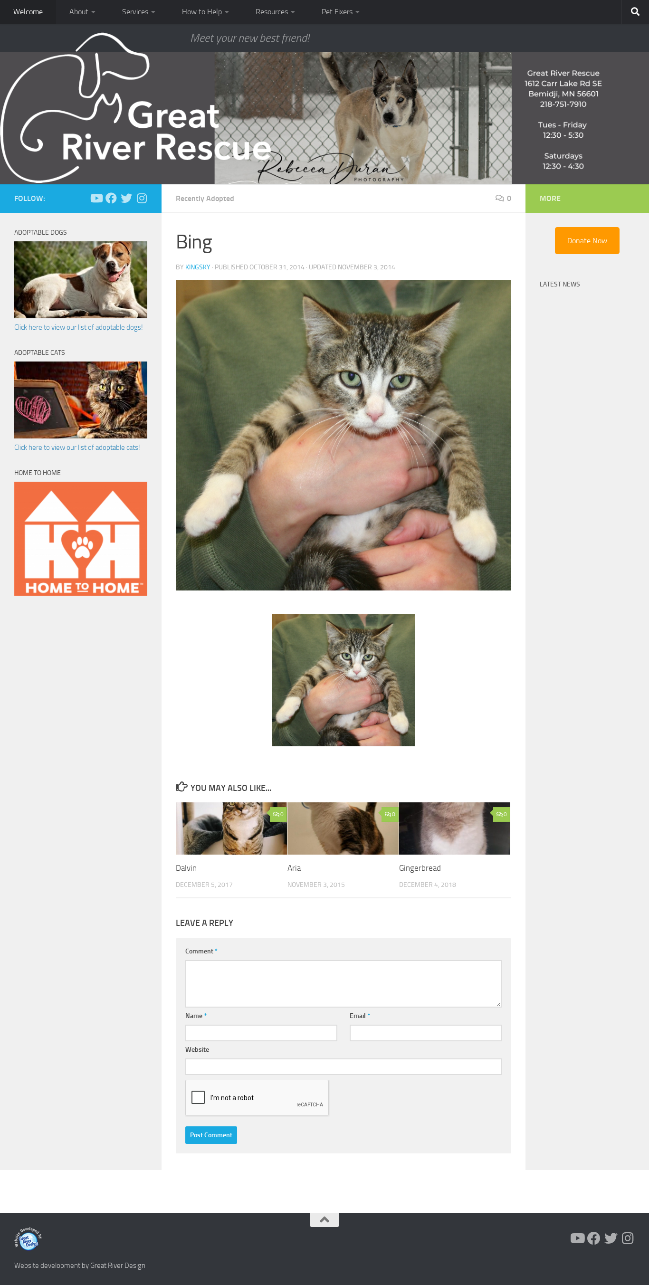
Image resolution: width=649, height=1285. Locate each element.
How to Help (202, 11)
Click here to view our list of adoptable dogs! (78, 327)
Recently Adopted (205, 198)
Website (197, 1050)
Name (196, 1016)
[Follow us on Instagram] (141, 198)
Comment (201, 951)
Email (360, 1016)
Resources (272, 11)
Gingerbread (420, 868)
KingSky (197, 267)
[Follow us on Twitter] (126, 198)
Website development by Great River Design (79, 1265)
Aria (294, 868)
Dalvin (186, 868)
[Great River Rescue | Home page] (135, 107)
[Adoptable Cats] (80, 436)
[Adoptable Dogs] (80, 316)
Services (135, 11)
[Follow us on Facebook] (111, 198)
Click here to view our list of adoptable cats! (77, 447)
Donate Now (587, 240)
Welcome (28, 11)
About (78, 11)
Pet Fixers (337, 11)
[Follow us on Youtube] (96, 198)
